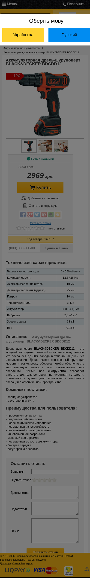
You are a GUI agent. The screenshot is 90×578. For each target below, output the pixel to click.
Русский (69, 34)
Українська (23, 34)
